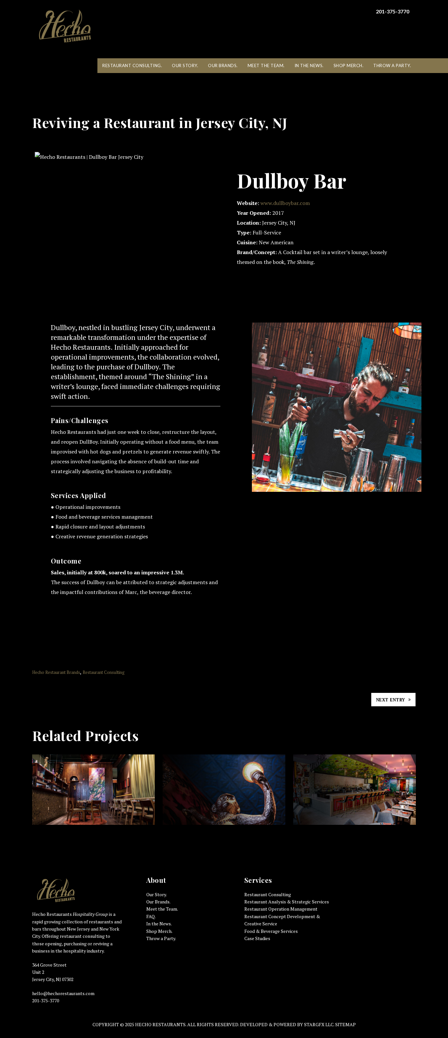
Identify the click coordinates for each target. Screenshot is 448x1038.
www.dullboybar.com (285, 203)
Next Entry (390, 700)
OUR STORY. (185, 65)
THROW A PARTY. (392, 65)
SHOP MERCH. (349, 65)
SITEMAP (345, 1024)
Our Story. (156, 894)
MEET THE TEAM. (266, 65)
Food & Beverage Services (271, 931)
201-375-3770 (392, 11)
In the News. (159, 923)
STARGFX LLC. (319, 1024)
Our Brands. (158, 902)
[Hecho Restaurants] (65, 26)
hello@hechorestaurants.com (63, 993)
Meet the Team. (162, 909)
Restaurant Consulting (104, 672)
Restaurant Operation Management (280, 909)
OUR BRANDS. (223, 65)
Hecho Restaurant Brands (56, 672)
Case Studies (257, 938)
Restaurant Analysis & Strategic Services (286, 902)
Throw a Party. (161, 938)
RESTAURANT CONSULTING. (132, 65)
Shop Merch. (159, 931)
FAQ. (151, 916)
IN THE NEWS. (309, 65)
